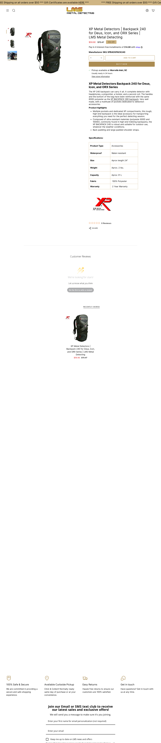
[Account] (147, 10)
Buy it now (121, 64)
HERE (81, 2)
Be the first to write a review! (80, 290)
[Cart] (153, 10)
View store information (101, 76)
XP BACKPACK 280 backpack (125, 99)
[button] (13, 10)
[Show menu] (7, 10)
